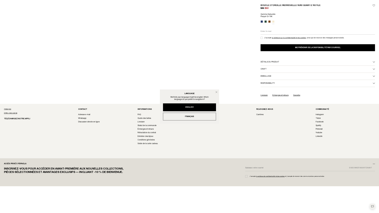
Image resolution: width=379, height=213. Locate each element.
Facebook (319, 122)
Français (189, 116)
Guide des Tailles (144, 118)
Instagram (320, 114)
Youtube (319, 132)
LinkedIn (319, 136)
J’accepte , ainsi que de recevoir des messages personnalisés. (304, 38)
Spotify (318, 125)
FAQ (139, 114)
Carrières (260, 114)
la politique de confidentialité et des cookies (270, 176)
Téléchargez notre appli (15, 118)
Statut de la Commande (147, 125)
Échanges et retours (280, 95)
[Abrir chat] (372, 206)
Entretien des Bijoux (145, 136)
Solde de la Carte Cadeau (148, 143)
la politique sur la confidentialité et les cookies (289, 38)
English (189, 107)
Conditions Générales (146, 140)
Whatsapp (82, 118)
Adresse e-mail (84, 114)
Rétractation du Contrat (147, 132)
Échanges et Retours (146, 129)
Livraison (264, 95)
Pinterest (319, 129)
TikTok (318, 118)
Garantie (296, 95)
